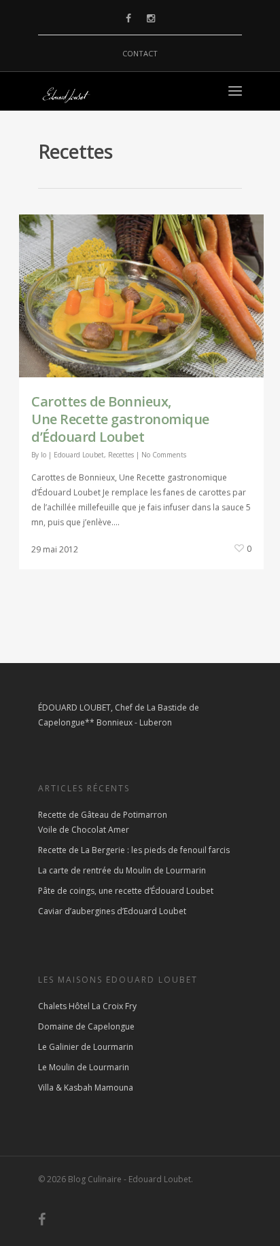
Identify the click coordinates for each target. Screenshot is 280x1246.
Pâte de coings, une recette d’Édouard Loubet (125, 890)
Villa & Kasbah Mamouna (85, 1087)
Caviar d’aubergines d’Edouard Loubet (112, 911)
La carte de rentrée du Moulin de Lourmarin (122, 870)
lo (43, 454)
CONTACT (140, 53)
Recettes (121, 454)
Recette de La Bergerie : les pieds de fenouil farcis (134, 850)
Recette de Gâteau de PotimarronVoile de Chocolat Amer (102, 822)
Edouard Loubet (79, 454)
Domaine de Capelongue (86, 1026)
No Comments (163, 454)
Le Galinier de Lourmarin (85, 1047)
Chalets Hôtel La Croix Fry (87, 1006)
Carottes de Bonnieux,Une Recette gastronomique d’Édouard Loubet (120, 419)
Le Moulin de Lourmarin (83, 1067)
